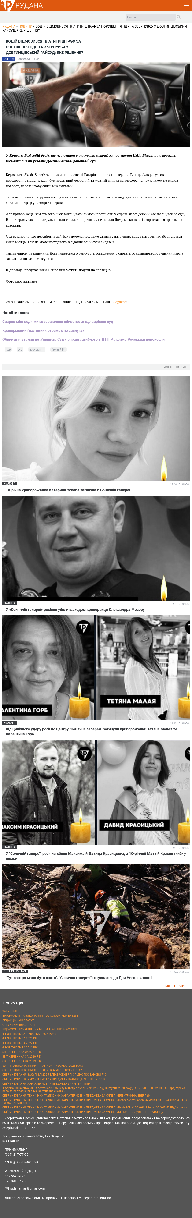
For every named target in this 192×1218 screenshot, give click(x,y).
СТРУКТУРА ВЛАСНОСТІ (18, 1025)
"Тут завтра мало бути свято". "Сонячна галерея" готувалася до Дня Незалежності (79, 978)
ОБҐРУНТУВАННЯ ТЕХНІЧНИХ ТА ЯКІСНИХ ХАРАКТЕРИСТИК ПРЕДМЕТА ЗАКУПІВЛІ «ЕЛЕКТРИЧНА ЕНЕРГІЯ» (76, 1095)
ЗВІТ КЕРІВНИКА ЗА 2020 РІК (21, 1056)
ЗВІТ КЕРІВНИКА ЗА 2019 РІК (21, 1061)
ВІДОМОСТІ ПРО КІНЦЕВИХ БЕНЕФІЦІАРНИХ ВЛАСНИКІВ (40, 1029)
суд (20, 349)
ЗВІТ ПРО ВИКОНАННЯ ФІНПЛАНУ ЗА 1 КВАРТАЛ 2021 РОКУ (43, 1065)
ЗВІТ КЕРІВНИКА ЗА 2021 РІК (21, 1052)
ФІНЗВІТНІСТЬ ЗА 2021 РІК (20, 1047)
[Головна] (7, 10)
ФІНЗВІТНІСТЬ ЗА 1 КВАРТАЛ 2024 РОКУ (29, 1034)
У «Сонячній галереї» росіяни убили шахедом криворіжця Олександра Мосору (75, 609)
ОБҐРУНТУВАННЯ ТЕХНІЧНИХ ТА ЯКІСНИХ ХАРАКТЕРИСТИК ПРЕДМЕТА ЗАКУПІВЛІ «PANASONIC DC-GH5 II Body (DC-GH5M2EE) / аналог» (94, 1107)
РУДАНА (29, 5)
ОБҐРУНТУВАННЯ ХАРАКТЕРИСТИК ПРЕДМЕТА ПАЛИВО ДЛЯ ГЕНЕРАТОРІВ (53, 1079)
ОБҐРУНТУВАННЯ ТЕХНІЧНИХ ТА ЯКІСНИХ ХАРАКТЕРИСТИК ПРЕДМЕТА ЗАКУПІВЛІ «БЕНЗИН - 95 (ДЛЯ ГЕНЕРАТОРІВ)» (83, 1112)
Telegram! (118, 301)
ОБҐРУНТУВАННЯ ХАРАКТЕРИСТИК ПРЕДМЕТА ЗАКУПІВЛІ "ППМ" (46, 1083)
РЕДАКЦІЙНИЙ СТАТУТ (18, 1020)
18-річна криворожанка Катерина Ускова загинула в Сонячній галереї (68, 490)
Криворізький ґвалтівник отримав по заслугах (43, 330)
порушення (36, 349)
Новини (25, 26)
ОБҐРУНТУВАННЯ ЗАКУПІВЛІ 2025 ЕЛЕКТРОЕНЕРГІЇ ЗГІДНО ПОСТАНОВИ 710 (54, 1074)
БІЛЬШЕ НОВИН (175, 986)
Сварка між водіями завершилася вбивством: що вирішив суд (57, 321)
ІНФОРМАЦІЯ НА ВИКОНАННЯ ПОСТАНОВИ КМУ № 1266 (40, 1015)
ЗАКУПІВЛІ (9, 1011)
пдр (8, 349)
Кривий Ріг (58, 349)
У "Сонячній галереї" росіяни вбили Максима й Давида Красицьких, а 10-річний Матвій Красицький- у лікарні (96, 856)
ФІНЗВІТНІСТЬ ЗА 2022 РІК (20, 1043)
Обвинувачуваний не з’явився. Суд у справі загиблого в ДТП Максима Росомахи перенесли (83, 339)
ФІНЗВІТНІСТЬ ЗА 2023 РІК (20, 1038)
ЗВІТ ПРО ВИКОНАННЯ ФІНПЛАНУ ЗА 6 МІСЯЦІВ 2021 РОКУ (42, 1070)
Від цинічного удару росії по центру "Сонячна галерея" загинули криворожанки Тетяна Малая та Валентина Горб (91, 731)
